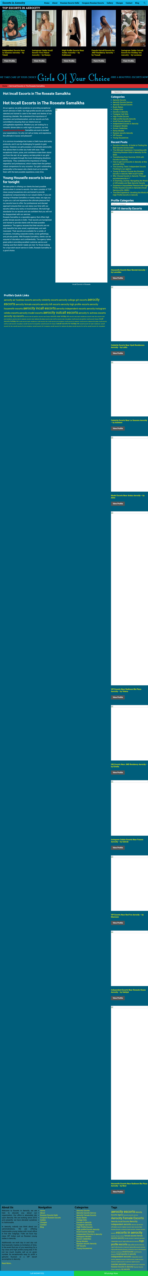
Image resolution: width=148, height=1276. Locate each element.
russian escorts (118, 1264)
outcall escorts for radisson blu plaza (61, 326)
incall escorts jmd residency (56, 321)
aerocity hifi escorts (50, 304)
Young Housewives (120, 138)
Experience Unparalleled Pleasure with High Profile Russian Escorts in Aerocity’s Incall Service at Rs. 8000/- (130, 187)
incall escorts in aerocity (126, 1254)
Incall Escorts (127, 1252)
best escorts (135, 1227)
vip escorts (125, 1269)
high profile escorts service (137, 1247)
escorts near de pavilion (31, 316)
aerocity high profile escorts (75, 304)
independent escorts (121, 1256)
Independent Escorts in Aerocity (125, 124)
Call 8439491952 (37, 1273)
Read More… (7, 1263)
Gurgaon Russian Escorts (93, 3)
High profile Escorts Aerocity (124, 119)
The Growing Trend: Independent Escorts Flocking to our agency (129, 168)
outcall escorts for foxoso (48, 324)
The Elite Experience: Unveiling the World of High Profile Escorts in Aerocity (130, 193)
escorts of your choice (117, 1236)
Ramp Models (118, 131)
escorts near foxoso (44, 316)
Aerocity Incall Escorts (120, 1221)
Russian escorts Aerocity (123, 133)
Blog (137, 3)
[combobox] (129, 204)
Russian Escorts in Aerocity (122, 1267)
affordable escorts (116, 1227)
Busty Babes (118, 107)
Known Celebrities (120, 128)
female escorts (130, 1236)
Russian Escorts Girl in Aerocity (135, 1264)
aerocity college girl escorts (73, 300)
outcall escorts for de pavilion (31, 324)
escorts (113, 1233)
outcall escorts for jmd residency (22, 326)
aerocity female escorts (28, 304)
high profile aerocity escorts (131, 1241)
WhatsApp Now (111, 1273)
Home (46, 3)
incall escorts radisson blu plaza (89, 321)
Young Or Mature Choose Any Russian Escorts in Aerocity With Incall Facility (128, 172)
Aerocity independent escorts (124, 1223)
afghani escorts (126, 1227)
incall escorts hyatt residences (28, 321)
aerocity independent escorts (71, 308)
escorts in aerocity (129, 1232)
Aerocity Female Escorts (122, 105)
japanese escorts (121, 1259)
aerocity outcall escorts (60, 313)
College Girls (118, 109)
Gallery (110, 3)
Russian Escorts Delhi (69, 3)
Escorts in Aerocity (14, 2)
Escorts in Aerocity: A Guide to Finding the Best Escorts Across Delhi (130, 146)
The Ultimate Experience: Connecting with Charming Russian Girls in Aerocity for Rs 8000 (130, 152)
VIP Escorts (117, 135)
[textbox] (129, 204)
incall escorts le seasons (72, 321)
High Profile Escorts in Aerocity (120, 1247)
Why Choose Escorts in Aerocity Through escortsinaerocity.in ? (129, 177)
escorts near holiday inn (60, 316)
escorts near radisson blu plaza (36, 319)
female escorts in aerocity (132, 1238)
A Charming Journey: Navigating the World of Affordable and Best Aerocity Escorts (130, 182)
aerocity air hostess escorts (18, 300)
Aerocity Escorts (119, 100)
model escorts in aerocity (123, 1262)
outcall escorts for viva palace (96, 326)
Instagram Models (120, 126)
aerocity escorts (123, 1212)
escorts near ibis (92, 316)
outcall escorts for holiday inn (67, 324)
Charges (119, 3)
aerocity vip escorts (14, 316)
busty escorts (131, 1229)
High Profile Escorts (121, 116)
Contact (129, 3)
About (54, 3)
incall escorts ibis (42, 321)
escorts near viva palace (64, 319)
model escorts (130, 1259)
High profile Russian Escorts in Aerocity (122, 1249)
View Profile (9, 61)
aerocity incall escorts (39, 308)
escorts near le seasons (19, 319)
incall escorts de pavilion (79, 319)
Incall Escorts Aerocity (122, 121)
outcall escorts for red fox (79, 326)
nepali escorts (135, 1262)
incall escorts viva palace (15, 324)
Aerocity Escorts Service (122, 102)
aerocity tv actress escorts (92, 312)
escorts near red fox (51, 319)
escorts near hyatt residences (78, 316)
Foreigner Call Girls (120, 114)
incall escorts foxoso (93, 319)
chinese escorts (140, 1229)
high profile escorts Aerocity (136, 1245)
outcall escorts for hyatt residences (90, 324)
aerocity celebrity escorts (46, 300)
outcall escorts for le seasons (41, 326)
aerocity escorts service (131, 1215)
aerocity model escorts (31, 312)
